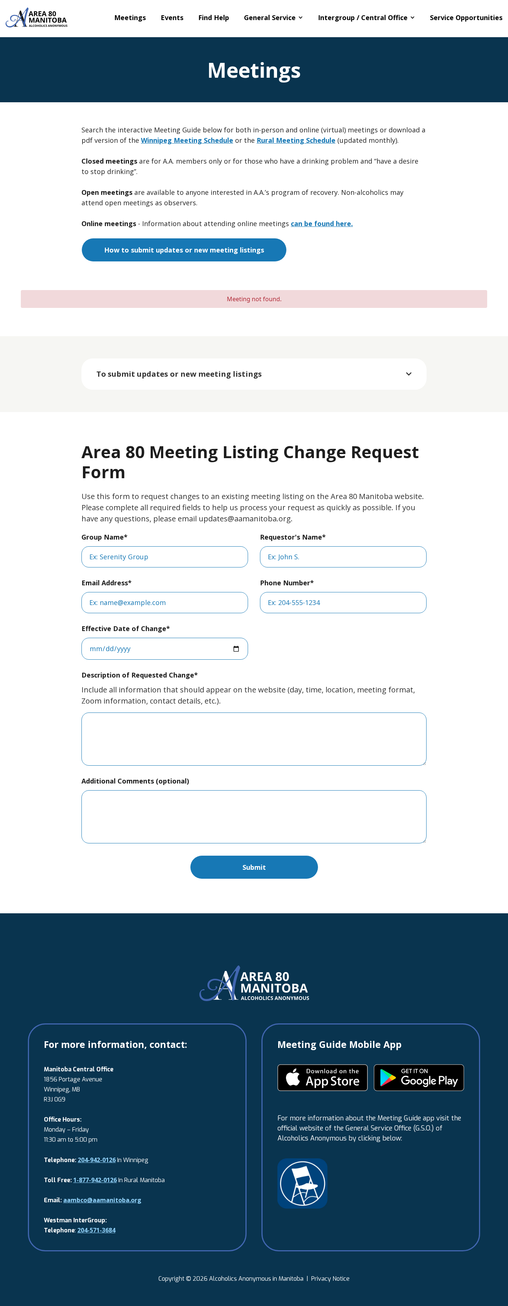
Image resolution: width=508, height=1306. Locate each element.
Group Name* (104, 537)
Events (172, 17)
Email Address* (106, 582)
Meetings (130, 17)
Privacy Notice (330, 1279)
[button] (273, 17)
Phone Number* (287, 582)
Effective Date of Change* (125, 628)
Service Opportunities (466, 17)
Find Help (213, 17)
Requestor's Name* (293, 537)
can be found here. (322, 223)
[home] (37, 17)
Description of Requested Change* (139, 675)
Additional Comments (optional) (135, 781)
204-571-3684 (96, 1230)
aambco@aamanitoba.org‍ (102, 1200)
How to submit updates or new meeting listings (184, 249)
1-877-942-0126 (95, 1180)
